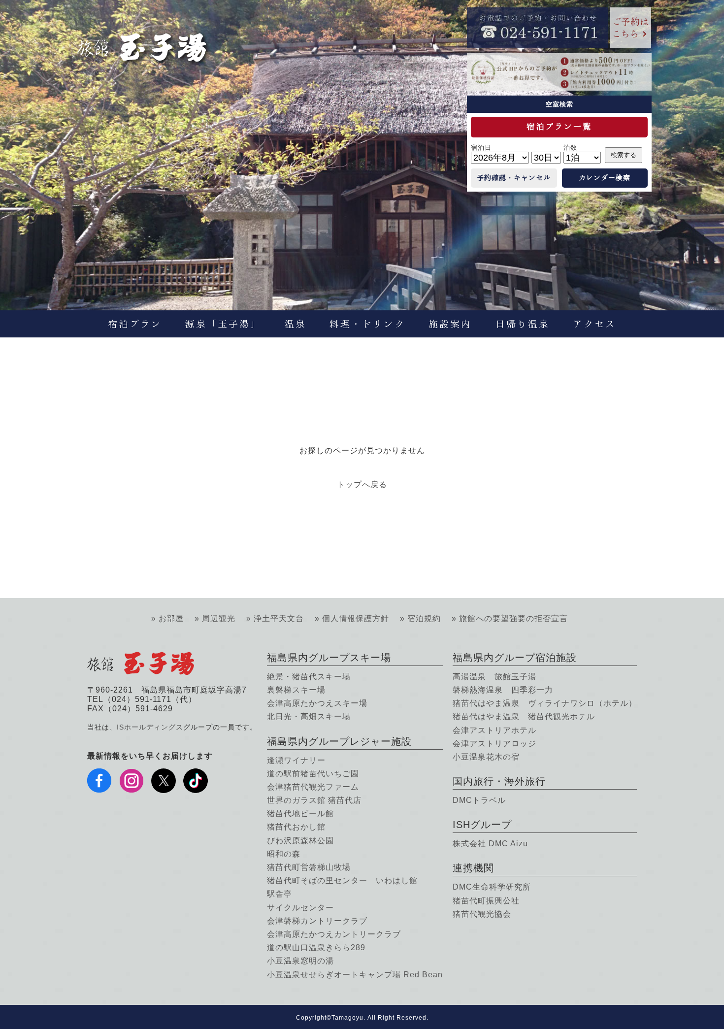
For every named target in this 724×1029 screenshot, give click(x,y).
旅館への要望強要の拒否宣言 (513, 618)
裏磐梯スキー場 (296, 690)
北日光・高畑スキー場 (309, 716)
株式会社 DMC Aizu (490, 843)
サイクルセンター (300, 907)
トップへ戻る (362, 484)
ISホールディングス (150, 727)
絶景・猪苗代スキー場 (309, 676)
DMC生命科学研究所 (492, 887)
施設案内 (450, 324)
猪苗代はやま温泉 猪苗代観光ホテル (524, 716)
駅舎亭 (279, 894)
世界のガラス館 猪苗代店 (314, 800)
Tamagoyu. (348, 1017)
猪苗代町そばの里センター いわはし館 (342, 880)
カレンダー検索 (604, 177)
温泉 (295, 324)
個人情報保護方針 (355, 618)
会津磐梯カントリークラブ (317, 921)
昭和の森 (283, 854)
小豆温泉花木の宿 (486, 757)
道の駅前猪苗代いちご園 (313, 773)
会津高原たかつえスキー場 (317, 703)
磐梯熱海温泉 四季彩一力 (503, 690)
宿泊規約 (424, 618)
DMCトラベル (479, 800)
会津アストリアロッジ (494, 743)
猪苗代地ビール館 (300, 813)
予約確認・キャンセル (514, 177)
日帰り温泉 (522, 324)
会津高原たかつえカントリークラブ (334, 934)
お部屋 (171, 618)
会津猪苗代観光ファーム (313, 787)
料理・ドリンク (367, 324)
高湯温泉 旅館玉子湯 (494, 676)
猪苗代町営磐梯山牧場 (309, 867)
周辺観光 (218, 618)
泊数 (570, 147)
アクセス (594, 324)
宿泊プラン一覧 (559, 127)
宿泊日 (481, 147)
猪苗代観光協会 (482, 914)
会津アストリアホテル (494, 730)
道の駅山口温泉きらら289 (316, 947)
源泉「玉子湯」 (223, 324)
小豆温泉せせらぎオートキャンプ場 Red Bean (355, 974)
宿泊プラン (135, 324)
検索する (623, 155)
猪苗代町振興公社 (486, 900)
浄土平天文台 (279, 618)
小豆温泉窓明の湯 (300, 961)
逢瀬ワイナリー (296, 760)
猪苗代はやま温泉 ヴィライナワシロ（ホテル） (545, 703)
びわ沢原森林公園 (300, 840)
